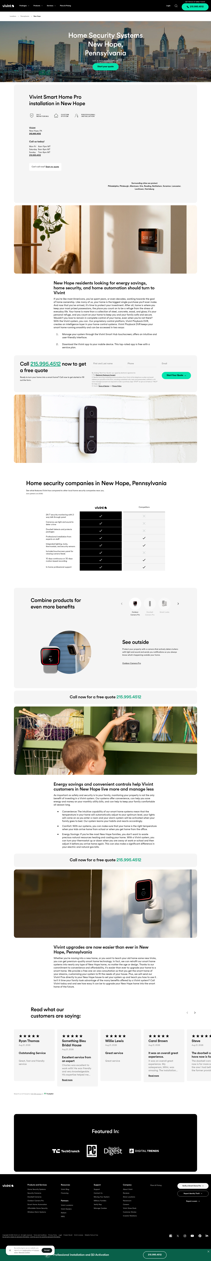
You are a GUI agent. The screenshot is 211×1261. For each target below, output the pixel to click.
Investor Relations (130, 1216)
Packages (23, 6)
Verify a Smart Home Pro (191, 1186)
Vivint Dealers (66, 1209)
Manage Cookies (100, 1208)
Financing (64, 1193)
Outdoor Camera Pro (35, 1201)
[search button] (176, 6)
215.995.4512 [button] (35, 155)
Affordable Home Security (37, 1208)
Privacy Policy (116, 386)
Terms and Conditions (40, 1235)
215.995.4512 (35, 134)
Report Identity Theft (192, 1194)
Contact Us (98, 1193)
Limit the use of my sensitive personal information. (45, 1237)
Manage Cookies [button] (24, 1252)
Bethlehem (157, 186)
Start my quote (52, 167)
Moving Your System (102, 1197)
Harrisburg (149, 189)
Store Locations (129, 1197)
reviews (36, 1094)
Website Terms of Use (91, 1235)
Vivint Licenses (78, 1235)
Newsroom (127, 1201)
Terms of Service (104, 386)
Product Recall (67, 1235)
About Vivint (127, 1189)
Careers (126, 1205)
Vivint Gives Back (129, 1208)
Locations (13, 16)
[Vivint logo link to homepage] (8, 5)
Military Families (100, 1201)
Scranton (167, 186)
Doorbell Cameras (34, 1197)
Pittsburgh (124, 186)
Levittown (139, 189)
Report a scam (191, 1201)
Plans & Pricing (65, 6)
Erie (141, 186)
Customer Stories (129, 1212)
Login (168, 6)
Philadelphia (113, 186)
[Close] (10, 1250)
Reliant (63, 1213)
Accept (47, 1250)
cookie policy (26, 1250)
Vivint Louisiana (67, 1205)
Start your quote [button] (105, 67)
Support (97, 1189)
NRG (63, 1217)
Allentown (134, 186)
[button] (77, 1080)
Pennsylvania (25, 16)
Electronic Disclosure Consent (105, 375)
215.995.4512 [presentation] (197, 7)
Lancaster (176, 186)
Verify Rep (98, 1205)
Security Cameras (34, 1193)
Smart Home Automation (37, 1205)
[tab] (135, 604)
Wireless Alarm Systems (36, 1212)
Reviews (126, 1193)
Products (36, 6)
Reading (147, 186)
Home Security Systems (36, 1189)
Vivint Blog (65, 1189)
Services (50, 6)
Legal (60, 1235)
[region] (30, 1250)
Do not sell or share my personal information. (16, 1237)
